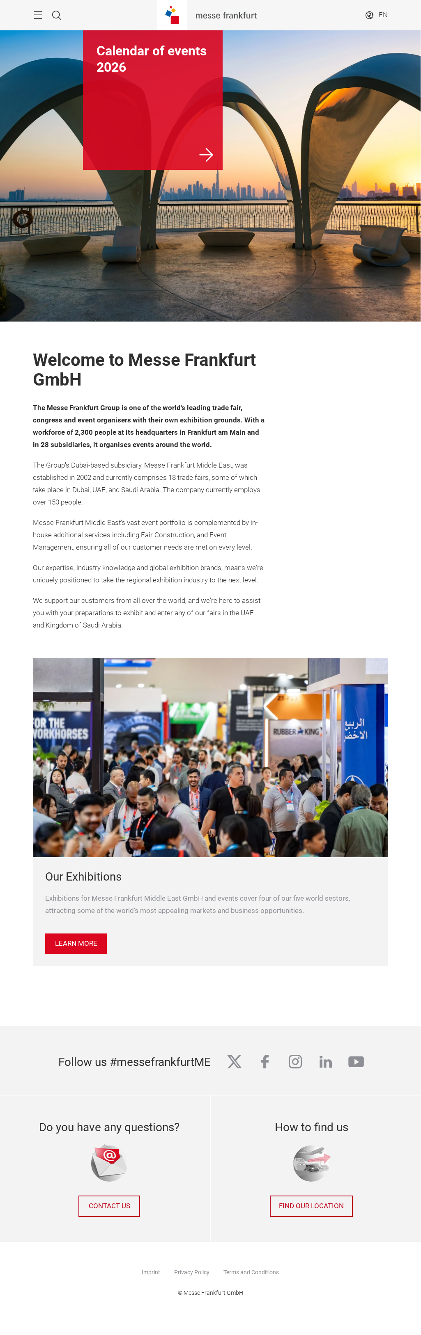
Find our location (311, 1206)
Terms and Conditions (251, 1272)
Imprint (151, 1272)
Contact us (109, 1206)
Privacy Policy (191, 1272)
